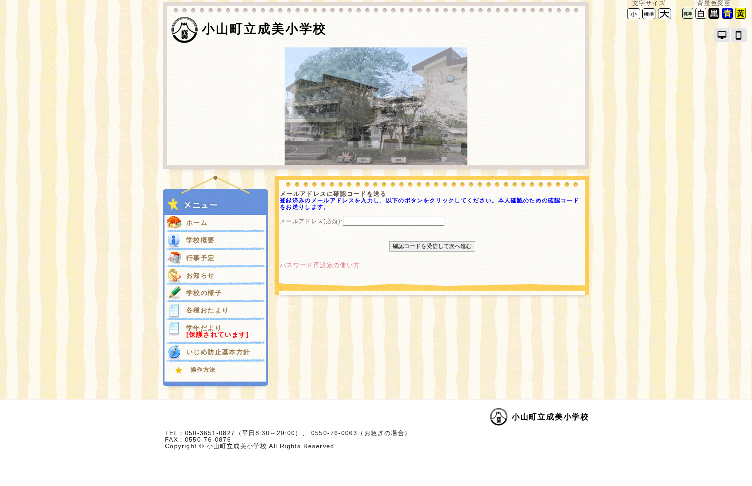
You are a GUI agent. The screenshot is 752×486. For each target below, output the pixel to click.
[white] (700, 16)
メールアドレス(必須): (311, 221)
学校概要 (200, 240)
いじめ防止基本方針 (218, 351)
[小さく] (633, 13)
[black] (713, 16)
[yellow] (740, 16)
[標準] (648, 13)
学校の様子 (204, 292)
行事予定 (200, 257)
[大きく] (664, 13)
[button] (722, 35)
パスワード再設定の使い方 (320, 265)
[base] (687, 16)
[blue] (727, 16)
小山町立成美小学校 (264, 29)
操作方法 (203, 369)
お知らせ (200, 275)
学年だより (217, 331)
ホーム (197, 222)
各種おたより (207, 310)
